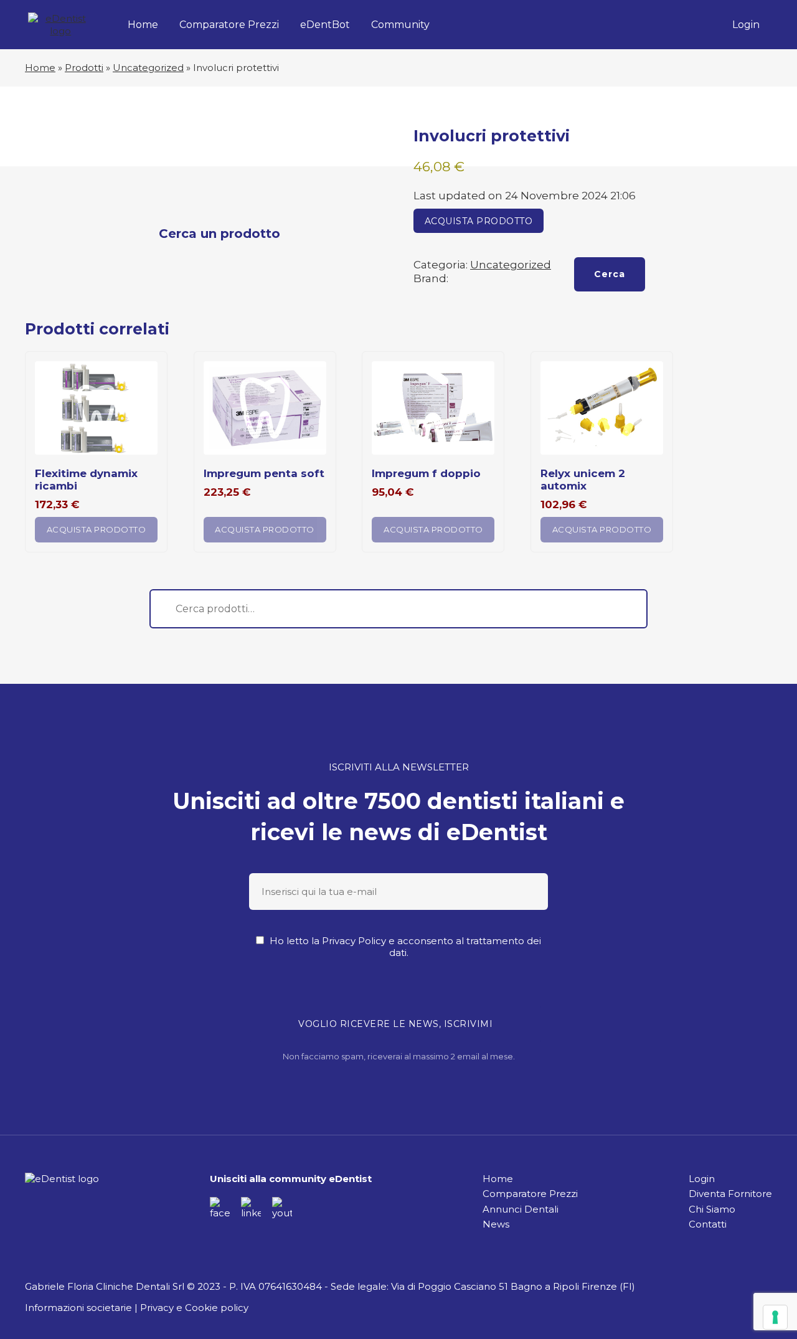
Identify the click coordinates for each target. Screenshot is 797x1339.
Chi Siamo (712, 1209)
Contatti (708, 1224)
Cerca (609, 274)
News (496, 1224)
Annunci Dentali (521, 1209)
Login (746, 25)
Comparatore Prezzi (229, 25)
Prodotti (84, 67)
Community (400, 25)
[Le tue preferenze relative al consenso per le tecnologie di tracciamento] (775, 1317)
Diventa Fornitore (730, 1193)
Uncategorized (148, 67)
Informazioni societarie (78, 1307)
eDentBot (325, 25)
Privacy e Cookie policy (194, 1307)
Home (143, 25)
